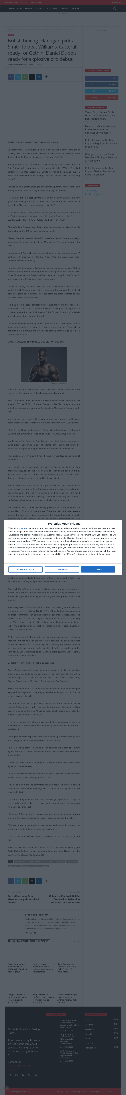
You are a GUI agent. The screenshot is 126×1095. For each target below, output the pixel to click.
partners (24, 528)
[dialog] (63, 547)
